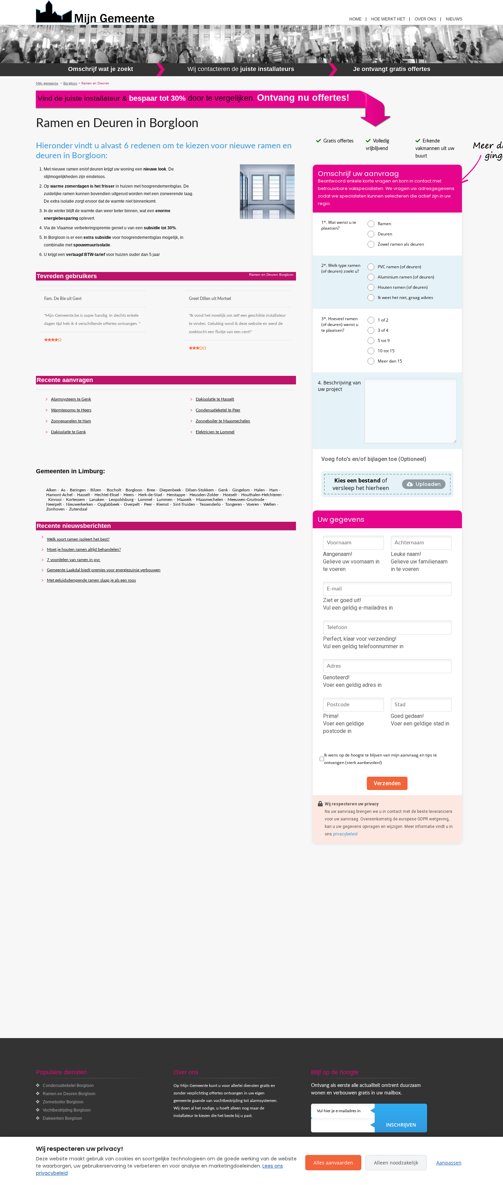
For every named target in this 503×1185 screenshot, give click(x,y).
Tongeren (233, 504)
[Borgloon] (111, 12)
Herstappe (176, 495)
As (63, 490)
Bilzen (96, 490)
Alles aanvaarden (333, 1162)
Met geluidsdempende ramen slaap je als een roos (91, 580)
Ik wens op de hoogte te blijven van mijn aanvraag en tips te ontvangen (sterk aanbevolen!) (380, 758)
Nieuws (454, 19)
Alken (51, 490)
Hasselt (83, 495)
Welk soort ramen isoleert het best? (78, 539)
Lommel (145, 500)
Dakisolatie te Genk (68, 432)
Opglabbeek (108, 504)
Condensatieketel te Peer (218, 410)
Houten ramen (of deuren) (403, 287)
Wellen (269, 504)
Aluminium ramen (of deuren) (406, 277)
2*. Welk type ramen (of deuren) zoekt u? (340, 268)
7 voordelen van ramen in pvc (73, 560)
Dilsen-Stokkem (199, 490)
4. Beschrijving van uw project (339, 385)
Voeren (252, 504)
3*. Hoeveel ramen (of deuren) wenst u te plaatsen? (339, 324)
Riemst (162, 504)
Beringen (78, 490)
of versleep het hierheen (361, 484)
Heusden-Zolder (204, 495)
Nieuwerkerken (79, 504)
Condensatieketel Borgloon (68, 1085)
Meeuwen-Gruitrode (246, 500)
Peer (148, 504)
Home (355, 19)
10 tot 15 (386, 351)
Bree (151, 490)
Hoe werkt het (388, 19)
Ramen (384, 224)
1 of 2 (383, 320)
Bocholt (114, 490)
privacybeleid (345, 834)
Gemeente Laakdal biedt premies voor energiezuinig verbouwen (103, 570)
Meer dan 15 (390, 361)
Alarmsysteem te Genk (71, 399)
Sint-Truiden (184, 504)
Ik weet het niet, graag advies (405, 297)
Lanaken (96, 500)
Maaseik (184, 500)
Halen (259, 490)
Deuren (385, 234)
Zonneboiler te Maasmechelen (223, 421)
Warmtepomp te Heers (71, 410)
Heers (129, 495)
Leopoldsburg (121, 500)
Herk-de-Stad (150, 495)
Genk (223, 490)
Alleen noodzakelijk (396, 1162)
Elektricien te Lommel (215, 432)
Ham (273, 490)
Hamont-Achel (59, 495)
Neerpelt (54, 504)
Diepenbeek (170, 490)
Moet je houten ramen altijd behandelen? (84, 549)
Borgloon (134, 490)
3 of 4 (383, 330)
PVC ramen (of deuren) (399, 267)
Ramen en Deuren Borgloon (69, 1093)
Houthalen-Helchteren (261, 495)
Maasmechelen (209, 500)
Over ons (425, 19)
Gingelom (241, 490)
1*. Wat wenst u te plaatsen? (338, 225)
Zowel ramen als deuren (401, 244)
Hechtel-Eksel (106, 495)
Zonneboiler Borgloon (63, 1102)
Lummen (164, 500)
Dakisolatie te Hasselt (215, 399)
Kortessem (75, 500)
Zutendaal (78, 509)
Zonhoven (55, 509)
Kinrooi (55, 500)
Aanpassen (449, 1162)
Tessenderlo (210, 504)
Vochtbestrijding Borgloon (67, 1110)
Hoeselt (230, 495)
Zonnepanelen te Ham (71, 421)
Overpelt (132, 504)
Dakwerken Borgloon (62, 1118)
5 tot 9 (384, 340)
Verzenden (387, 783)
